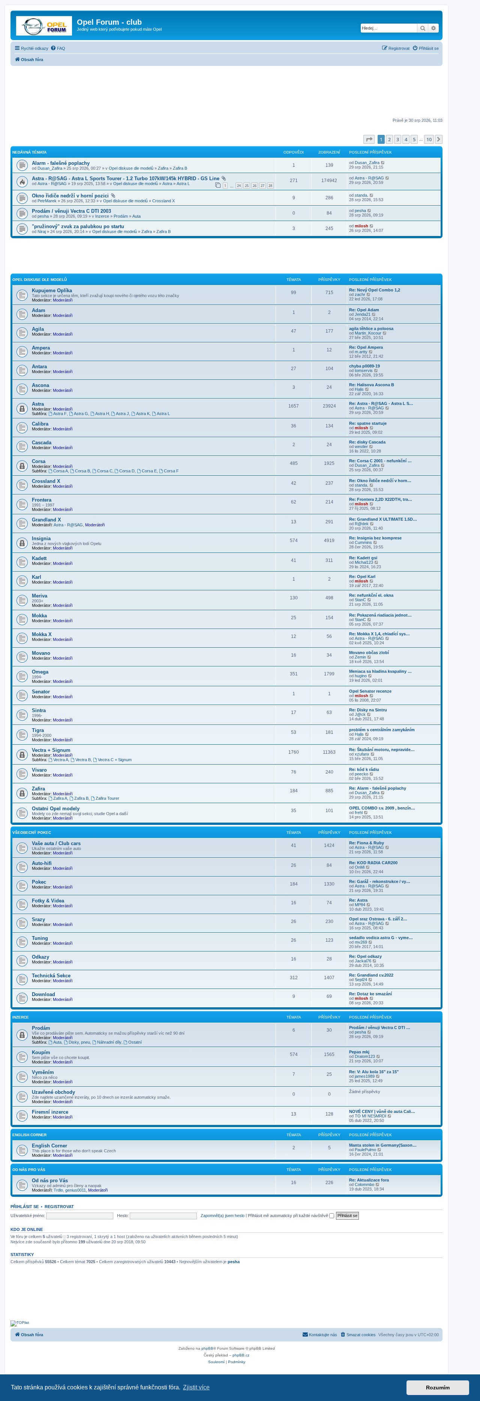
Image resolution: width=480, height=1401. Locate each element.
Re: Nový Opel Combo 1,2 (374, 290)
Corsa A (60, 471)
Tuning (40, 938)
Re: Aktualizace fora (369, 1180)
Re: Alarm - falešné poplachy (377, 788)
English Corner (29, 1135)
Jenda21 (362, 314)
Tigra (38, 730)
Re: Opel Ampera (366, 347)
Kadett (39, 558)
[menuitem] (57, 48)
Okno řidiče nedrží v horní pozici (70, 196)
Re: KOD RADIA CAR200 (373, 862)
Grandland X (46, 520)
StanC (360, 599)
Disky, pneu (79, 1042)
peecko (361, 774)
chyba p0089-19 (364, 366)
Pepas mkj (359, 1052)
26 (254, 185)
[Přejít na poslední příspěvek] (383, 162)
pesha (43, 216)
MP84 (360, 904)
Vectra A (60, 759)
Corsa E (149, 471)
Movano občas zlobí (369, 652)
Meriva (39, 596)
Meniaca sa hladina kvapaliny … (380, 671)
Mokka (39, 615)
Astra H (102, 413)
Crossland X (163, 201)
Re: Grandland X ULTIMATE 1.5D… (383, 519)
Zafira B (180, 168)
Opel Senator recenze (370, 691)
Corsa (38, 461)
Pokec (39, 882)
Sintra (39, 710)
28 (270, 185)
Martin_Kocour (368, 333)
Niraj (42, 231)
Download (43, 994)
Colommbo (364, 1184)
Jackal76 (363, 961)
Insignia (41, 538)
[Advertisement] (226, 92)
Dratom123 (365, 1056)
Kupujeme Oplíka (52, 290)
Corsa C (104, 471)
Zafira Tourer (107, 798)
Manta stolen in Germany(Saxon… (383, 1145)
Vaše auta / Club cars (56, 843)
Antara (39, 366)
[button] (369, 139)
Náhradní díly (109, 1042)
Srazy (38, 919)
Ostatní (135, 1042)
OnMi (359, 867)
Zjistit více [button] (196, 1387)
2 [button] (389, 139)
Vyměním (43, 1072)
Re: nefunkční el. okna (371, 595)
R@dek (362, 523)
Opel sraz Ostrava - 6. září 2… (378, 919)
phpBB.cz (240, 1355)
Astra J (122, 413)
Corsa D (127, 471)
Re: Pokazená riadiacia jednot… (380, 615)
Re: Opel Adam (364, 310)
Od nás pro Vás (28, 1170)
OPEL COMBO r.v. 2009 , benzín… (382, 808)
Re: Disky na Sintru (368, 710)
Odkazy (40, 957)
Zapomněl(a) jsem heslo (222, 1215)
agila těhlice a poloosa (371, 328)
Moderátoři (62, 300)
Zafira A (60, 798)
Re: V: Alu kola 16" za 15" (374, 1071)
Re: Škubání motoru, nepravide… (382, 749)
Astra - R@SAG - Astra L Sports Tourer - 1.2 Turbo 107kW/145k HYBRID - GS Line (125, 178)
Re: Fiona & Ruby (366, 843)
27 (262, 185)
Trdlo (58, 1190)
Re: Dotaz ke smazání (370, 994)
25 (247, 185)
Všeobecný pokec (31, 832)
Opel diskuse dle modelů (131, 168)
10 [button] (429, 139)
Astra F (60, 413)
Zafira (163, 168)
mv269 (361, 942)
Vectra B (83, 759)
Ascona (40, 385)
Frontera (41, 500)
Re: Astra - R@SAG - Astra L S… (381, 403)
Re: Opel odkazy (365, 956)
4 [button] (406, 139)
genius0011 (75, 1190)
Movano (41, 653)
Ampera (41, 348)
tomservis (364, 370)
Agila (38, 329)
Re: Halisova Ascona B (371, 384)
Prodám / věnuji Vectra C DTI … (379, 1027)
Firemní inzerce (50, 1112)
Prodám (121, 216)
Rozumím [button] (438, 1388)
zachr (360, 294)
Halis (359, 389)
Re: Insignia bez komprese (375, 538)
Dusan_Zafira (50, 168)
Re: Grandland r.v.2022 (371, 975)
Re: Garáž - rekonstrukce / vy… (379, 881)
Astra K (143, 413)
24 (239, 185)
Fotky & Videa (48, 901)
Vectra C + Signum (115, 759)
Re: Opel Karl (362, 576)
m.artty (361, 352)
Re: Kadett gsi (363, 558)
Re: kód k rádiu (364, 769)
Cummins (363, 542)
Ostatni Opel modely (56, 808)
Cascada (41, 442)
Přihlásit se (24, 1206)
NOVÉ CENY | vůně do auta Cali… (382, 1111)
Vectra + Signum (51, 750)
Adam (38, 310)
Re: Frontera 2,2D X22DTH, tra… (380, 499)
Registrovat (59, 1206)
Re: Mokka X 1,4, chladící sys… (379, 634)
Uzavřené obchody (53, 1092)
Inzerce (102, 216)
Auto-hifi (42, 863)
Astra (167, 183)
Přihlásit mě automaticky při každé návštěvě (288, 1215)
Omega (40, 672)
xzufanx (362, 754)
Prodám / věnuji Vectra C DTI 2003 (71, 211)
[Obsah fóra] (44, 24)
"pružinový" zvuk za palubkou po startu (78, 226)
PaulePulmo (365, 1149)
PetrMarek (47, 201)
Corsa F (171, 471)
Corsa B (82, 471)
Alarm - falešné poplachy (61, 163)
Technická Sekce (51, 975)
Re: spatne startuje (368, 423)
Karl (36, 577)
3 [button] (397, 139)
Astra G (81, 413)
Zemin (360, 657)
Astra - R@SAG (52, 183)
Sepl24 (361, 979)
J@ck (360, 714)
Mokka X (42, 634)
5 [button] (414, 139)
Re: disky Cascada (367, 442)
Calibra (40, 424)
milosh (361, 226)
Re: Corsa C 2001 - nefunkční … (380, 461)
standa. (361, 195)
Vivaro (39, 770)
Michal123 (364, 562)
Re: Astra (358, 900)
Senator (41, 692)
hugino (361, 676)
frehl (359, 812)
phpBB (207, 1348)
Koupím (41, 1052)
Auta (136, 216)
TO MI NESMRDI (370, 1116)
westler (361, 446)
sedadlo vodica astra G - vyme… (381, 937)
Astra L (183, 183)
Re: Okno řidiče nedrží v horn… (380, 480)
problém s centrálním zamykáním (382, 729)
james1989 (365, 1076)
